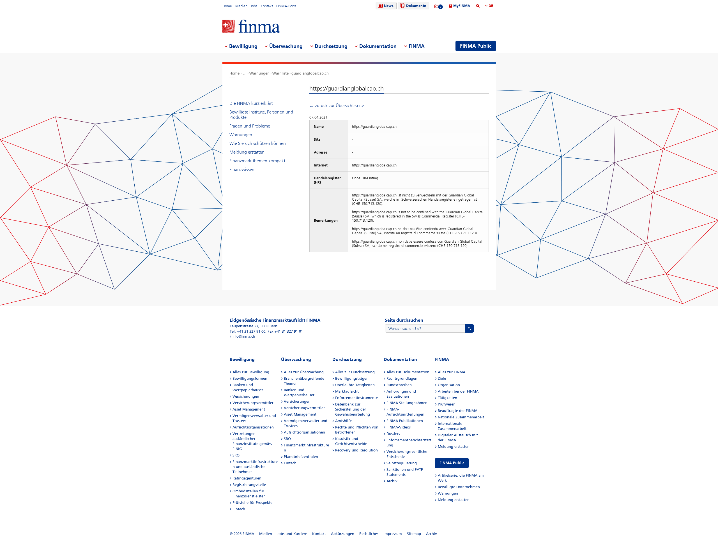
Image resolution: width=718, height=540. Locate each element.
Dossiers (393, 434)
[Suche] (478, 6)
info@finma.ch (244, 336)
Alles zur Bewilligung (251, 372)
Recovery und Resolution (356, 450)
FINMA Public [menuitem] (475, 46)
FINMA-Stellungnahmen (406, 403)
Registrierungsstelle (249, 485)
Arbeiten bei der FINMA (458, 391)
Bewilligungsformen (250, 378)
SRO (236, 455)
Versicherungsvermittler (253, 403)
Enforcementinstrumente (356, 398)
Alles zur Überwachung (304, 372)
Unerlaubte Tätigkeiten (355, 385)
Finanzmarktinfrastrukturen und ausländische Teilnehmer (255, 467)
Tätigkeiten (447, 398)
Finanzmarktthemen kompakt (257, 160)
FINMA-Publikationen (404, 421)
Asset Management (249, 409)
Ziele (442, 378)
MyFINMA (461, 6)
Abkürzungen (342, 534)
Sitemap (414, 534)
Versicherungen (246, 396)
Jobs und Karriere (292, 534)
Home (227, 6)
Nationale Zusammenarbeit (461, 417)
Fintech (239, 509)
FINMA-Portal (286, 6)
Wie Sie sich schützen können (257, 143)
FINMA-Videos (398, 427)
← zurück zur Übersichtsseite (336, 105)
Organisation (449, 385)
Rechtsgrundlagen (401, 378)
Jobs (254, 6)
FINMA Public (451, 463)
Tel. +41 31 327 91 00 (247, 331)
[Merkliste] (437, 6)
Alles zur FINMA (451, 372)
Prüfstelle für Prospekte (252, 502)
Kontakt (267, 6)
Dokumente (416, 6)
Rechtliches (368, 534)
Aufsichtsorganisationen (253, 427)
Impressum (392, 534)
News (388, 6)
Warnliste (280, 73)
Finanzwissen (241, 169)
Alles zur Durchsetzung (355, 372)
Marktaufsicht (347, 391)
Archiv (391, 481)
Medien (241, 6)
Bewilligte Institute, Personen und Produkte (261, 114)
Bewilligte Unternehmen (459, 487)
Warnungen (259, 73)
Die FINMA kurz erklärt (251, 103)
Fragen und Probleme (249, 126)
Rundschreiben (399, 385)
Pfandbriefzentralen (301, 457)
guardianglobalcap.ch (310, 73)
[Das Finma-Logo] (251, 27)
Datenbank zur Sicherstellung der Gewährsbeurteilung (352, 409)
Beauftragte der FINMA (457, 411)
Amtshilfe (343, 421)
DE (491, 6)
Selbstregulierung (401, 463)
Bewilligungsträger (351, 378)
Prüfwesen (446, 404)
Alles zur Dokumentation (407, 372)
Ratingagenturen (247, 478)
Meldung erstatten (246, 152)
